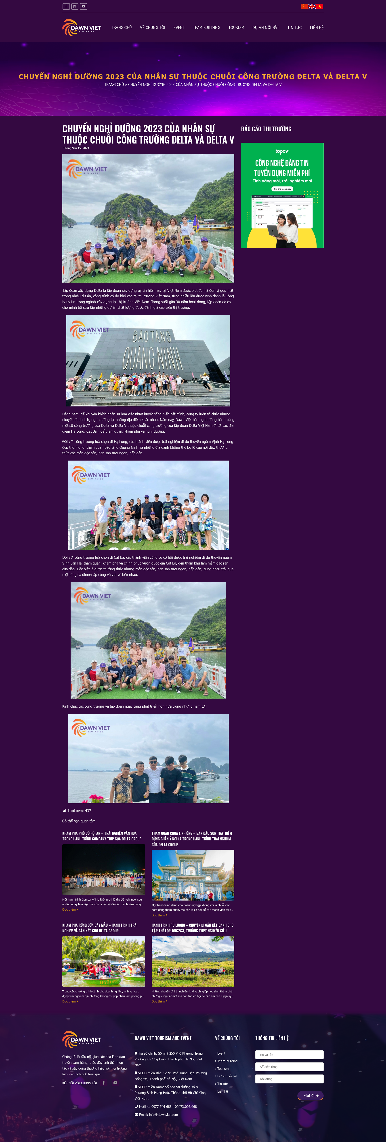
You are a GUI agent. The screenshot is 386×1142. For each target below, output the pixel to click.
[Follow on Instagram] (74, 6)
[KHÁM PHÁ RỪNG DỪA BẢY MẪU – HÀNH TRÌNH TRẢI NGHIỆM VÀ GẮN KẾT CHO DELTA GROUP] (103, 963)
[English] (312, 6)
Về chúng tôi (152, 27)
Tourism (236, 27)
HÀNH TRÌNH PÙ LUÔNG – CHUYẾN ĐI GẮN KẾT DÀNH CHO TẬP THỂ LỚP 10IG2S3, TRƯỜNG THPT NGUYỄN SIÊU (192, 928)
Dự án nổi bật (265, 27)
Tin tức (294, 27)
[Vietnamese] (320, 6)
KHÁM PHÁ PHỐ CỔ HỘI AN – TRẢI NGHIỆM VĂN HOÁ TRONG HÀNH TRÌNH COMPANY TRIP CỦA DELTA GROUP (101, 836)
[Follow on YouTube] (83, 6)
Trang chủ (122, 27)
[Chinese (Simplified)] (304, 6)
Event (179, 27)
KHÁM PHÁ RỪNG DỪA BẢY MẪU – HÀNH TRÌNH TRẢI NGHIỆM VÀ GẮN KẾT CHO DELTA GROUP (99, 928)
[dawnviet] (81, 27)
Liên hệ (317, 27)
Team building (206, 27)
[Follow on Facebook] (66, 6)
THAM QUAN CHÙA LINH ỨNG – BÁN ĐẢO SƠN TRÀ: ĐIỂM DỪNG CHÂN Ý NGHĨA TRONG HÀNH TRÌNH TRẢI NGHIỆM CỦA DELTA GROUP (192, 839)
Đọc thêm (69, 909)
